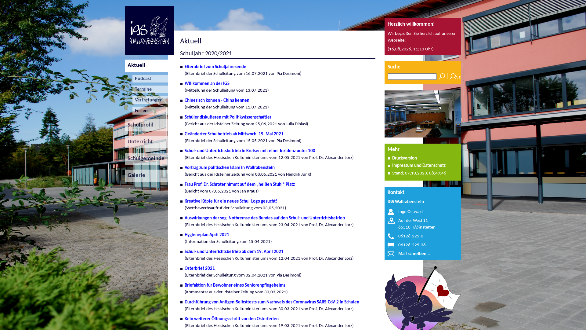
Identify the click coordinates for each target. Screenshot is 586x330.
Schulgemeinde (145, 159)
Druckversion (404, 158)
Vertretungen (147, 100)
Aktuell (135, 65)
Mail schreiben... (414, 254)
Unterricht (139, 142)
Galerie (135, 175)
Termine (142, 89)
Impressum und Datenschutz (419, 165)
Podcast (141, 78)
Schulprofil (139, 125)
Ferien (140, 110)
